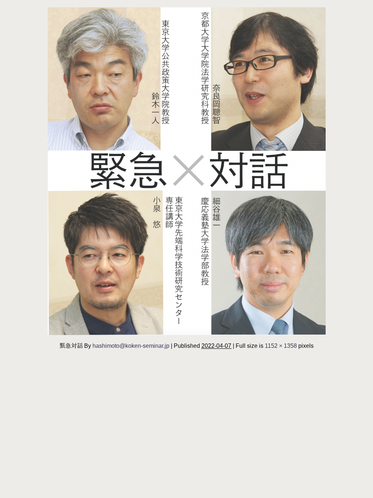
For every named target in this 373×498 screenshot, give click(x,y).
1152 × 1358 (281, 346)
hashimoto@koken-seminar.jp (131, 346)
